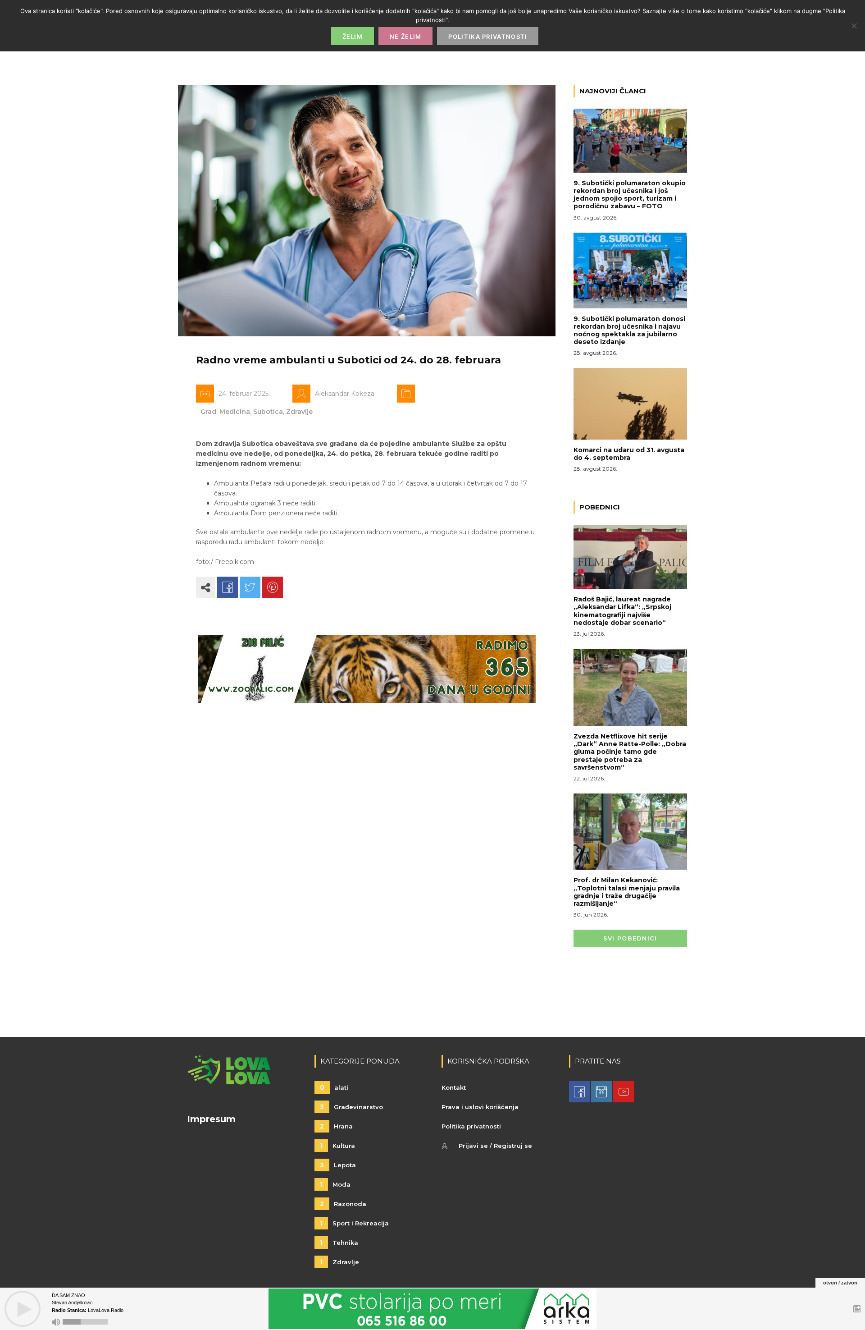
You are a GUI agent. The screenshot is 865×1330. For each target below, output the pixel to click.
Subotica (268, 412)
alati (334, 1087)
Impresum (211, 1119)
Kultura (337, 1146)
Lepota (338, 1165)
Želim (352, 36)
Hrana (336, 1126)
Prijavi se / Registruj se (495, 1145)
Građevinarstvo (351, 1107)
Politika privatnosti (471, 1126)
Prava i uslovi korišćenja (480, 1106)
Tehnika (339, 1242)
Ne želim (405, 36)
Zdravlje (299, 412)
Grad (208, 412)
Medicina (234, 412)
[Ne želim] (853, 25)
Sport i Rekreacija (354, 1223)
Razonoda (343, 1204)
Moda (335, 1184)
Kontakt (454, 1087)
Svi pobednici (630, 938)
